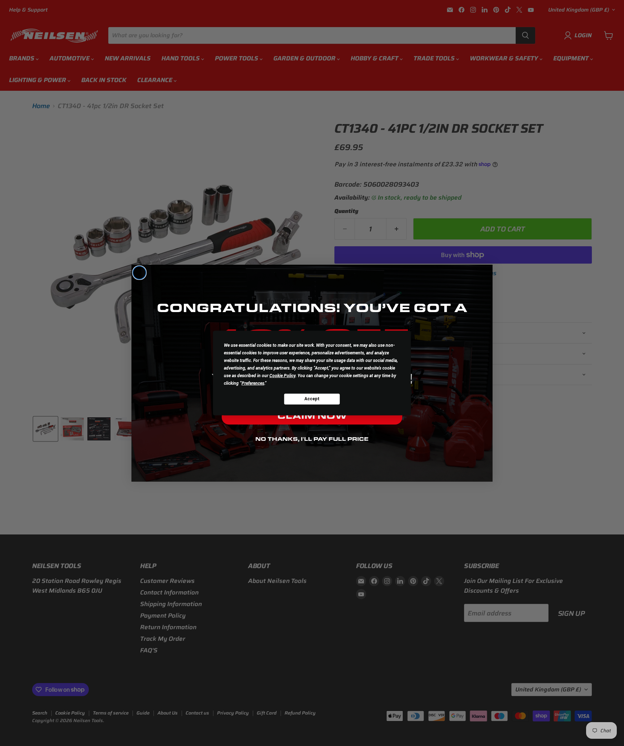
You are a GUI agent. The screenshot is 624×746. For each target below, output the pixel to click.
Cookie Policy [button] (282, 375)
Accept (312, 398)
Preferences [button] (253, 382)
